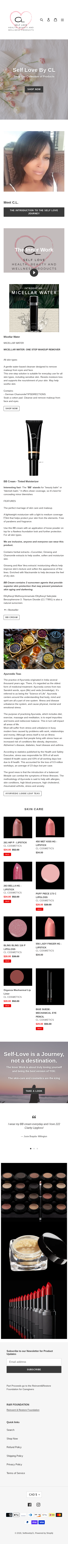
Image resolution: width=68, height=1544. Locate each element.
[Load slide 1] (30, 1148)
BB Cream (11, 617)
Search (10, 1429)
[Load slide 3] (37, 1148)
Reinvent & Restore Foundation (23, 1410)
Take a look (34, 1091)
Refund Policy (14, 1447)
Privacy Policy (14, 1464)
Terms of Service (16, 1473)
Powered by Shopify (44, 1533)
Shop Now (34, 89)
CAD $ (33, 1494)
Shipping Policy (15, 1455)
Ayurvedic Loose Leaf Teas (22, 793)
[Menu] (62, 19)
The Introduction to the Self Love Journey (34, 212)
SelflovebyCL (28, 1533)
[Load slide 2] (34, 1148)
